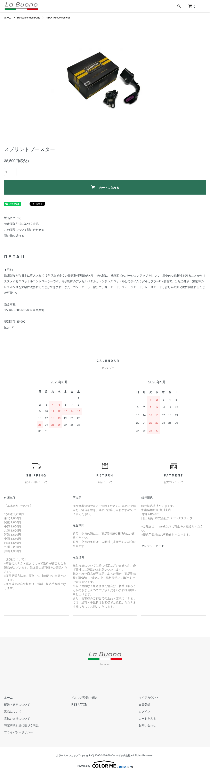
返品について (12, 218)
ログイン (144, 711)
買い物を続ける (14, 235)
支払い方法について (17, 718)
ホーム (7, 17)
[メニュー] (204, 6)
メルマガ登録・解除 (84, 697)
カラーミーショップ (67, 755)
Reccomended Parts (28, 17)
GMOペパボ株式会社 (118, 755)
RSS (74, 704)
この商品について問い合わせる (24, 229)
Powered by (83, 765)
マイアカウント (149, 697)
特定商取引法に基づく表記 (21, 223)
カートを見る (147, 718)
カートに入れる (109, 187)
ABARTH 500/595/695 (58, 17)
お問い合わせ (147, 725)
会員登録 (144, 704)
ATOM (84, 704)
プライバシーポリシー (18, 732)
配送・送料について (17, 704)
